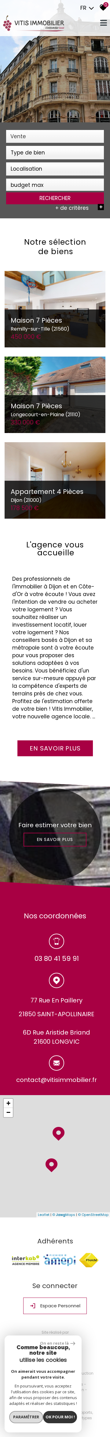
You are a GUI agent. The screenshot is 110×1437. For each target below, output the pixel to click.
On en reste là (54, 1343)
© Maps (63, 1214)
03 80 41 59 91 (57, 958)
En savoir (55, 748)
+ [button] (8, 1103)
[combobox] (55, 136)
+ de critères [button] (79, 208)
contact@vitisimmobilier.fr (56, 1080)
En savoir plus (55, 839)
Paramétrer (26, 1417)
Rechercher (55, 198)
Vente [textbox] (18, 136)
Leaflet (44, 1214)
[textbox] (55, 153)
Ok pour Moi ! (60, 1417)
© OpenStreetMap (93, 1214)
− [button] (8, 1112)
